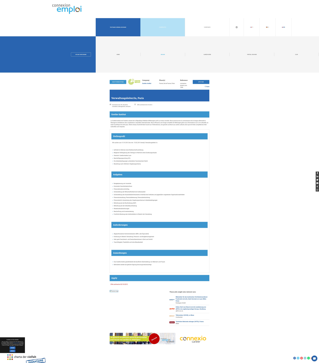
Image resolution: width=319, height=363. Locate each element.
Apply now (201, 82)
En (284, 27)
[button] (314, 358)
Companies (207, 27)
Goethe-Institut (146, 83)
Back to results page (118, 82)
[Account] (237, 27)
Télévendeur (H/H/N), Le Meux (185, 315)
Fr (252, 27)
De (268, 27)
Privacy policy (16, 342)
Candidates (162, 27)
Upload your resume (80, 54)
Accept (12, 347)
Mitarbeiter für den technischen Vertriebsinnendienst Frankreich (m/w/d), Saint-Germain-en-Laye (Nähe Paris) (191, 299)
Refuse (12, 351)
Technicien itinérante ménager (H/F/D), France (190, 321)
